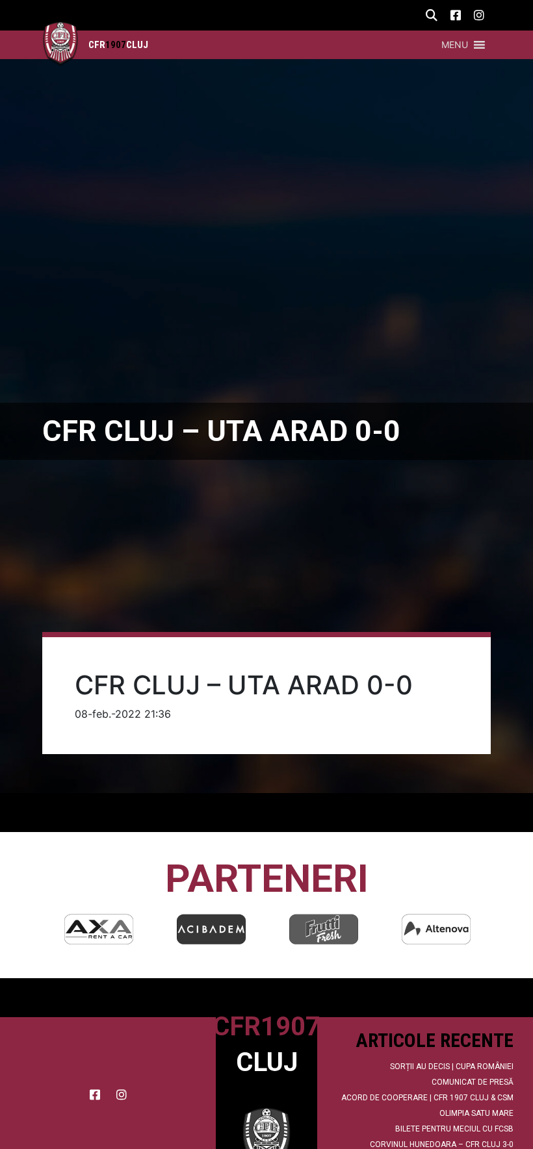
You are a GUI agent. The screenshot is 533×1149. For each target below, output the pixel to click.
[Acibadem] (211, 929)
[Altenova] (436, 929)
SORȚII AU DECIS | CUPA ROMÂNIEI (452, 1066)
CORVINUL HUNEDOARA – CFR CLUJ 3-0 (442, 1144)
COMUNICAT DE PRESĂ (473, 1082)
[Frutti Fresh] (323, 929)
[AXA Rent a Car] (99, 929)
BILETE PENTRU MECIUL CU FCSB (454, 1128)
